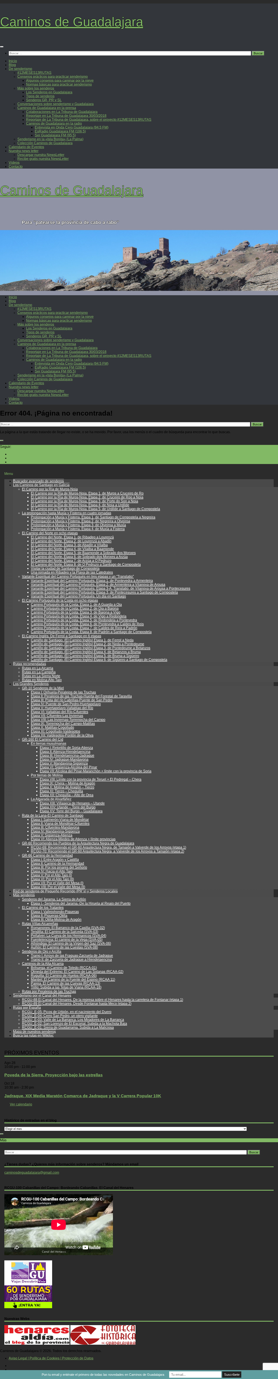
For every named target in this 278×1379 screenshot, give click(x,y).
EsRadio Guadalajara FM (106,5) (60, 131)
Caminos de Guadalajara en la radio (54, 123)
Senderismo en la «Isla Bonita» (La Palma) (50, 139)
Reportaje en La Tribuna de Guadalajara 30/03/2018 (66, 116)
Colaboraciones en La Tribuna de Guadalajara (62, 112)
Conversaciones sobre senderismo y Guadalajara (55, 104)
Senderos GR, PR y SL (44, 100)
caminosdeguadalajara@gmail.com (31, 1172)
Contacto (16, 166)
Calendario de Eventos (26, 147)
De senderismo (20, 69)
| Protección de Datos (76, 1358)
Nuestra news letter (23, 151)
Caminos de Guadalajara (71, 22)
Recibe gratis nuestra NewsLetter (43, 159)
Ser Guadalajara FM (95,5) (55, 135)
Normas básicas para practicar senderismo (59, 84)
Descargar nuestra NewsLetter (40, 155)
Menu (8, 474)
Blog (12, 65)
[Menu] (1, 46)
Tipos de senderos (40, 96)
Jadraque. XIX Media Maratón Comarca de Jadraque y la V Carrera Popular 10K (82, 1096)
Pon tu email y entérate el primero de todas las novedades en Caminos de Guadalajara (103, 1374)
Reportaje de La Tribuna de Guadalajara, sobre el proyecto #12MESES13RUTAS (88, 119)
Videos (14, 162)
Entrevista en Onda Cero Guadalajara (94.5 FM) (71, 127)
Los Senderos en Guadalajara (49, 92)
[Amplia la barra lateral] (1, 440)
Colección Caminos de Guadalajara (45, 143)
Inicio (13, 61)
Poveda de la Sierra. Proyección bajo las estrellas (53, 1075)
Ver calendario (21, 1104)
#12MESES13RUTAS (34, 73)
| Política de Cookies (43, 1358)
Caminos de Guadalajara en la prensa (46, 108)
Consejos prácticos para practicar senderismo (52, 76)
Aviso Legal (18, 1358)
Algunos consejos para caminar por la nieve (60, 80)
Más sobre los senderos (35, 88)
